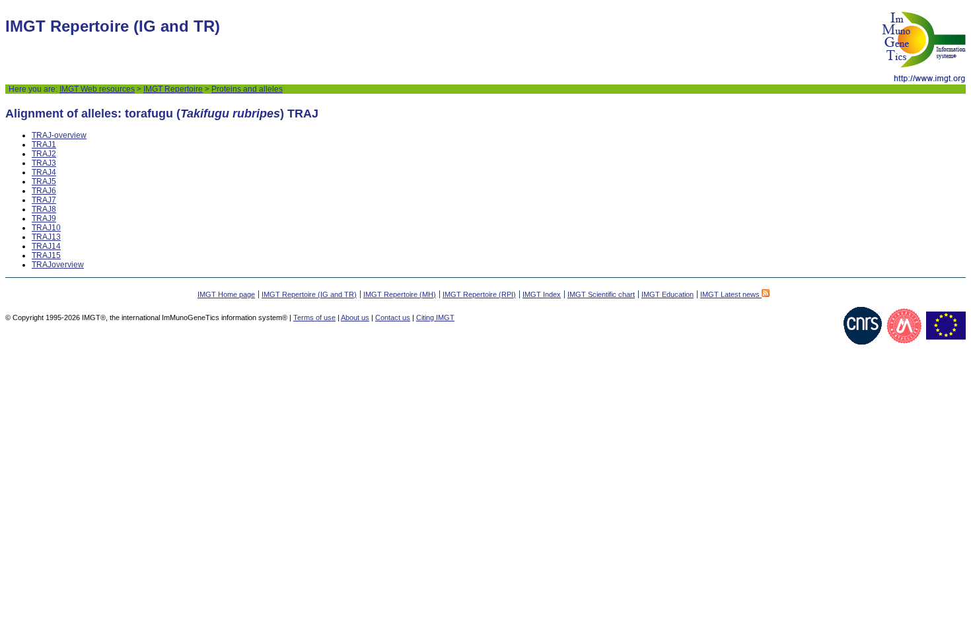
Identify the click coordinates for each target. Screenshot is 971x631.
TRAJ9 (44, 218)
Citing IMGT (435, 317)
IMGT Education (667, 294)
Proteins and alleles (247, 89)
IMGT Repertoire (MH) (399, 294)
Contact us (392, 317)
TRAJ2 (44, 153)
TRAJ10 (46, 227)
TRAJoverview (58, 264)
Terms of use (314, 317)
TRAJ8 (44, 209)
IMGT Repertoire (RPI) (479, 294)
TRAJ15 (46, 255)
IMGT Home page (226, 294)
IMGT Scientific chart (601, 294)
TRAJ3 (44, 163)
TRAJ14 (46, 246)
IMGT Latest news (731, 294)
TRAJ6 (44, 190)
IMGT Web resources (97, 89)
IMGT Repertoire (173, 89)
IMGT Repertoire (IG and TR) (309, 294)
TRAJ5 (44, 181)
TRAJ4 (44, 172)
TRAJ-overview (59, 135)
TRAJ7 (44, 200)
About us (355, 317)
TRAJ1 (44, 144)
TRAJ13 (46, 237)
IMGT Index (541, 294)
